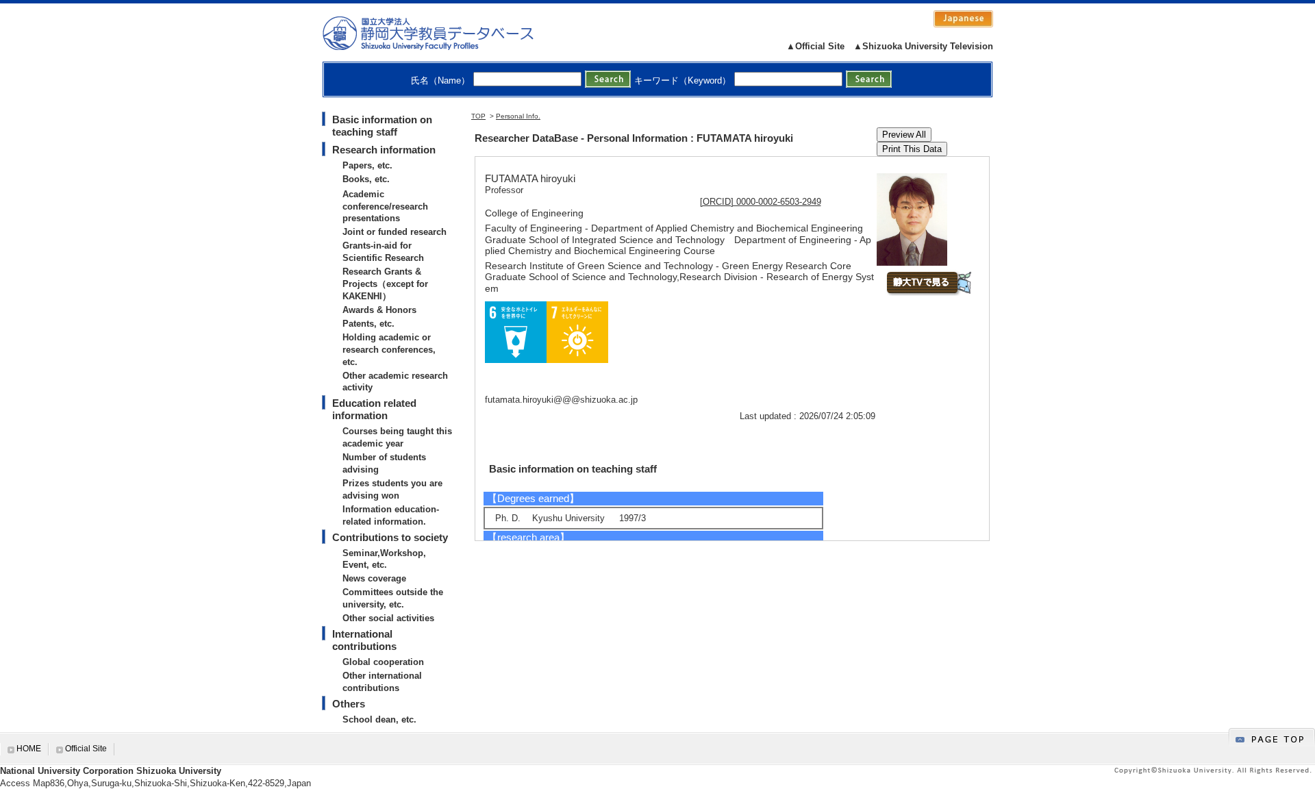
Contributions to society (390, 537)
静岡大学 (442, 33)
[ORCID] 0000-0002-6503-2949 (760, 202)
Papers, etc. (367, 165)
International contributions (364, 640)
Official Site (86, 748)
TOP (478, 116)
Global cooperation (383, 662)
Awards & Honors (379, 310)
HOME (28, 748)
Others (348, 704)
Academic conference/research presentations (385, 206)
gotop (1272, 737)
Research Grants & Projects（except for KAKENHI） (385, 283)
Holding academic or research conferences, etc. (389, 349)
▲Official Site (815, 46)
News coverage (374, 578)
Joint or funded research (394, 232)
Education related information (374, 409)
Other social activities (388, 618)
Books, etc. (366, 179)
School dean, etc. (379, 719)
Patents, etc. (368, 323)
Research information (384, 149)
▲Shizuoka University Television (923, 46)
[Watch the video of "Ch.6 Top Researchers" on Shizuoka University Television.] (928, 293)
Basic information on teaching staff (382, 126)
